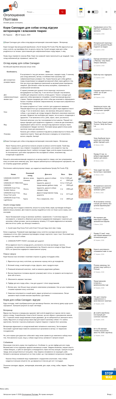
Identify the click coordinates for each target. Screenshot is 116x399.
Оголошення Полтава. (30, 394)
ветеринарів (29, 365)
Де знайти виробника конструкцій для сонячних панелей (101, 315)
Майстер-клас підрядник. (103, 75)
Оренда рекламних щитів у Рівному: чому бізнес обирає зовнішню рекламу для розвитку (103, 61)
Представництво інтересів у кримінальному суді (101, 283)
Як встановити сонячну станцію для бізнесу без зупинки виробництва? (102, 203)
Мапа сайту (4, 389)
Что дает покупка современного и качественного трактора (102, 299)
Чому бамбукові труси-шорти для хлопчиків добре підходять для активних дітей (102, 141)
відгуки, (21, 365)
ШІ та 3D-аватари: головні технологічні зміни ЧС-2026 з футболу (103, 330)
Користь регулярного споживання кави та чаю (103, 250)
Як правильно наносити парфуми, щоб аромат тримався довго (102, 188)
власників (38, 365)
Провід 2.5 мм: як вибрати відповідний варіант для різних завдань (101, 157)
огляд (53, 365)
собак (58, 365)
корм (48, 365)
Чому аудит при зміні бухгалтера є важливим (102, 171)
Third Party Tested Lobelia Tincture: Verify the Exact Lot (103, 124)
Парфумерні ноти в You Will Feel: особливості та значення (102, 29)
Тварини (9, 35)
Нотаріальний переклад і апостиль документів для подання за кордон (103, 45)
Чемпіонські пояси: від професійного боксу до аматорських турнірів (102, 108)
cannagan (14, 365)
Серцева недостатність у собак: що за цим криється (103, 92)
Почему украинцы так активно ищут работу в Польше (102, 267)
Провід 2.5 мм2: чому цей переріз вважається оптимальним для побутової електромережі (103, 236)
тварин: (64, 365)
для (44, 365)
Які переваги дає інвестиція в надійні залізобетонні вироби (101, 219)
